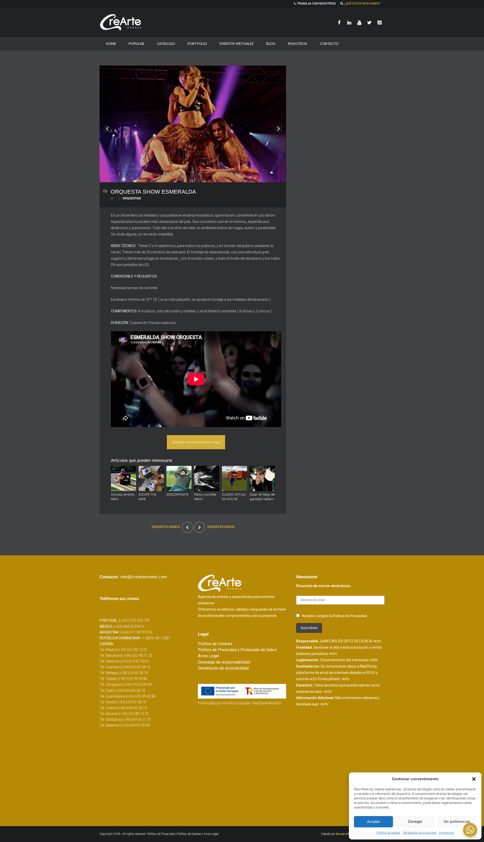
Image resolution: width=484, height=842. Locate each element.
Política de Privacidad (161, 834)
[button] (473, 778)
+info (377, 641)
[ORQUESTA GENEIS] (187, 527)
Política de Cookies (215, 643)
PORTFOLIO (197, 44)
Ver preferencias (456, 821)
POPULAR (136, 44)
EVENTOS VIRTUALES (237, 44)
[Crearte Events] (121, 22)
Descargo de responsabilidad (224, 662)
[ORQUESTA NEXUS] (199, 527)
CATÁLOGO (166, 44)
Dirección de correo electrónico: (323, 586)
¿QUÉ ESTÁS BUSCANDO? (362, 3)
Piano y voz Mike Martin (205, 497)
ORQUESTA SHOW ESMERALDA (153, 192)
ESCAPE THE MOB (147, 497)
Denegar (415, 821)
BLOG (270, 44)
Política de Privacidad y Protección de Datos (237, 649)
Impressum (446, 832)
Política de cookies (388, 832)
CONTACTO (329, 44)
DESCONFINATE (177, 494)
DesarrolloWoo (347, 834)
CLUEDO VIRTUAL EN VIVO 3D (234, 497)
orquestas (132, 198)
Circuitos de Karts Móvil (122, 497)
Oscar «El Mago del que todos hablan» (262, 497)
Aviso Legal (208, 655)
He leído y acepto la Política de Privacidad (334, 616)
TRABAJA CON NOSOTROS (316, 3)
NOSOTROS (297, 44)
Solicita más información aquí (196, 442)
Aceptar (373, 821)
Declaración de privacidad (419, 832)
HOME (111, 44)
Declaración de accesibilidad (223, 668)
